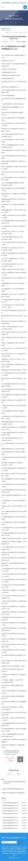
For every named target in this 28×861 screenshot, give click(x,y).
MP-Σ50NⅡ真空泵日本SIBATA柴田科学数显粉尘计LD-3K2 (14, 782)
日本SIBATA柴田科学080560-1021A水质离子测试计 (11, 802)
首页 (13, 32)
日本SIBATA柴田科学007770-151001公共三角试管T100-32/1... (11, 823)
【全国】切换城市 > (6, 2)
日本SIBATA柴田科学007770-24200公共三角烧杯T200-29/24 (11, 805)
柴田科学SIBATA (23, 32)
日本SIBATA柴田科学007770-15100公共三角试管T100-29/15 (11, 825)
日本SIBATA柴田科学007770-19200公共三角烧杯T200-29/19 (11, 813)
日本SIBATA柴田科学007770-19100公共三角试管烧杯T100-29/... (11, 817)
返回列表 (24, 41)
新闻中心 (17, 32)
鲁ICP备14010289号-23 (9, 850)
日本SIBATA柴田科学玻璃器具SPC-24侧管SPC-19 (13, 789)
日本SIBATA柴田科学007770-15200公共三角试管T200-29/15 (11, 820)
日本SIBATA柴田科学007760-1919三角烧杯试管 (11, 828)
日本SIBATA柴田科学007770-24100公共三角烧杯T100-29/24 (11, 808)
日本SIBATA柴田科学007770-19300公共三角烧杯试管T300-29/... (11, 811)
